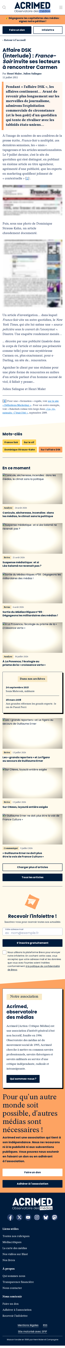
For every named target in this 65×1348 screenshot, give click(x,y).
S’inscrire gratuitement (32, 945)
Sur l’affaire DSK (50, 451)
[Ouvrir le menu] (60, 7)
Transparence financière (18, 1284)
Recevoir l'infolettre (15, 1318)
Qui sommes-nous (14, 1278)
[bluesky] (46, 1220)
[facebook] (10, 1220)
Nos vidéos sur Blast (15, 1256)
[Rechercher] (4, 7)
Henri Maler (14, 74)
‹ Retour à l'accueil (14, 40)
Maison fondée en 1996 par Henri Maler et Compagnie (32, 1342)
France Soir (11, 444)
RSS (45, 1327)
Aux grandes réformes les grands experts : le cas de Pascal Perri (31, 708)
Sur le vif (29, 444)
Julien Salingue (32, 74)
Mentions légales (28, 1327)
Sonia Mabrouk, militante (20, 693)
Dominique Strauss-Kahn (19, 451)
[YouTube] (28, 1220)
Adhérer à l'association (32, 1186)
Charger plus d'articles (32, 869)
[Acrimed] (32, 7)
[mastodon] (54, 1220)
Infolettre (48, 30)
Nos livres (9, 1262)
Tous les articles (32, 879)
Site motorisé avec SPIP (32, 1334)
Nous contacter (12, 1290)
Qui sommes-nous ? (23, 1081)
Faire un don (17, 30)
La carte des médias (15, 1250)
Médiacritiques (12, 1244)
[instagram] (37, 1220)
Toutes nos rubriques (16, 1238)
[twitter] (19, 1220)
